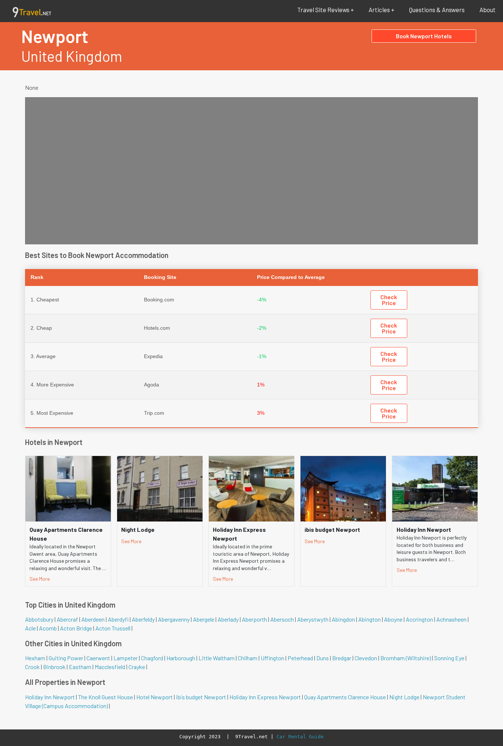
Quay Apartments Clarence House (345, 696)
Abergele (203, 619)
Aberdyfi (118, 619)
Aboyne (393, 619)
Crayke (137, 666)
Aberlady (228, 619)
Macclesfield (110, 666)
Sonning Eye (449, 657)
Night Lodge (404, 696)
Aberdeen (93, 619)
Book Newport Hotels (424, 35)
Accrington (419, 619)
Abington (369, 619)
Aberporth (254, 619)
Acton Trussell (112, 628)
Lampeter (125, 657)
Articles (379, 9)
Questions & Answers (437, 9)
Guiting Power (66, 657)
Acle (30, 628)
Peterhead (300, 657)
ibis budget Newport (201, 696)
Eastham (80, 666)
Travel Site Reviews (323, 9)
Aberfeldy (143, 619)
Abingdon (343, 619)
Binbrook (54, 666)
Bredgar (341, 657)
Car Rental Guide (300, 736)
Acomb (48, 628)
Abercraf (67, 619)
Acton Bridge (76, 628)
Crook (32, 666)
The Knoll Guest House (105, 696)
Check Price (388, 299)
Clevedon (366, 657)
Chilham (247, 657)
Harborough (180, 657)
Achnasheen (451, 619)
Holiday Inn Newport (50, 696)
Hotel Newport (154, 696)
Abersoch (282, 619)
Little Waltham (216, 657)
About (487, 9)
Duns (322, 657)
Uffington (272, 657)
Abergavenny (174, 619)
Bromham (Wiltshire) (405, 657)
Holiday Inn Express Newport (265, 696)
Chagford (152, 657)
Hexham (35, 657)
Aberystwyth (312, 619)
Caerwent (98, 657)
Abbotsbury (39, 619)
